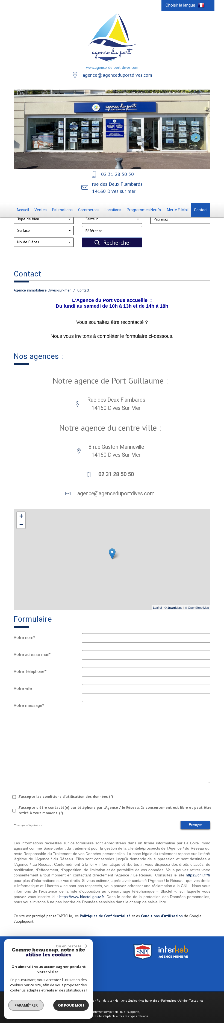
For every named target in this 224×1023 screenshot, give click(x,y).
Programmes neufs (144, 210)
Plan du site (104, 1000)
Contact (201, 210)
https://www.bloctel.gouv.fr (81, 897)
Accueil (22, 210)
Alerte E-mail (177, 210)
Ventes (40, 210)
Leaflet (157, 607)
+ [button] (21, 516)
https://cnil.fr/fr (198, 875)
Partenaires (168, 1000)
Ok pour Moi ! (71, 1005)
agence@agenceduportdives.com (117, 75)
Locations (113, 210)
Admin (182, 1000)
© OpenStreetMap (197, 607)
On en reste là (68, 946)
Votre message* (29, 705)
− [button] (21, 524)
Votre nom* (24, 637)
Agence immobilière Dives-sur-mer (42, 290)
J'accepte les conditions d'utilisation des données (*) (66, 796)
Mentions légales (125, 1000)
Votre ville (23, 688)
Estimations (62, 210)
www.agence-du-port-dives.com (112, 67)
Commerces (88, 210)
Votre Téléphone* (30, 671)
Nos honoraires (149, 1000)
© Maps (173, 607)
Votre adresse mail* (32, 654)
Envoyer (195, 825)
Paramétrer (26, 1005)
